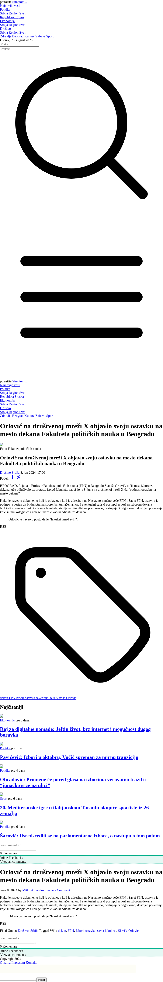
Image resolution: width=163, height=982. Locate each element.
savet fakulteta (106, 930)
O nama (5, 962)
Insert (41, 979)
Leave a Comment (57, 890)
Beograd (18, 36)
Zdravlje (6, 36)
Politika (5, 9)
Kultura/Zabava (35, 36)
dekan (62, 930)
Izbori (80, 930)
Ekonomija (7, 21)
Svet (22, 13)
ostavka (90, 930)
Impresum (18, 962)
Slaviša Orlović (128, 930)
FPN (71, 930)
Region (14, 13)
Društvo (5, 28)
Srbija (4, 13)
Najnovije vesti (10, 5)
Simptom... (19, 2)
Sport (49, 36)
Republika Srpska (12, 17)
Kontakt (31, 962)
